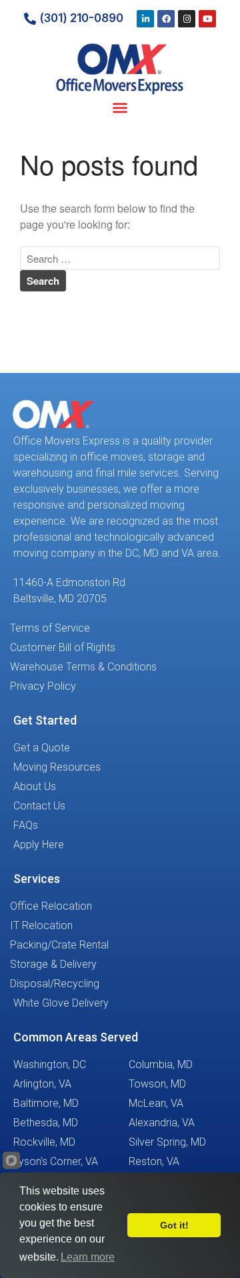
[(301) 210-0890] (30, 19)
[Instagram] (186, 18)
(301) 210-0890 (81, 18)
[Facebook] (166, 18)
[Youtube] (207, 18)
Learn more (88, 1257)
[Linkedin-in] (145, 18)
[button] (120, 108)
